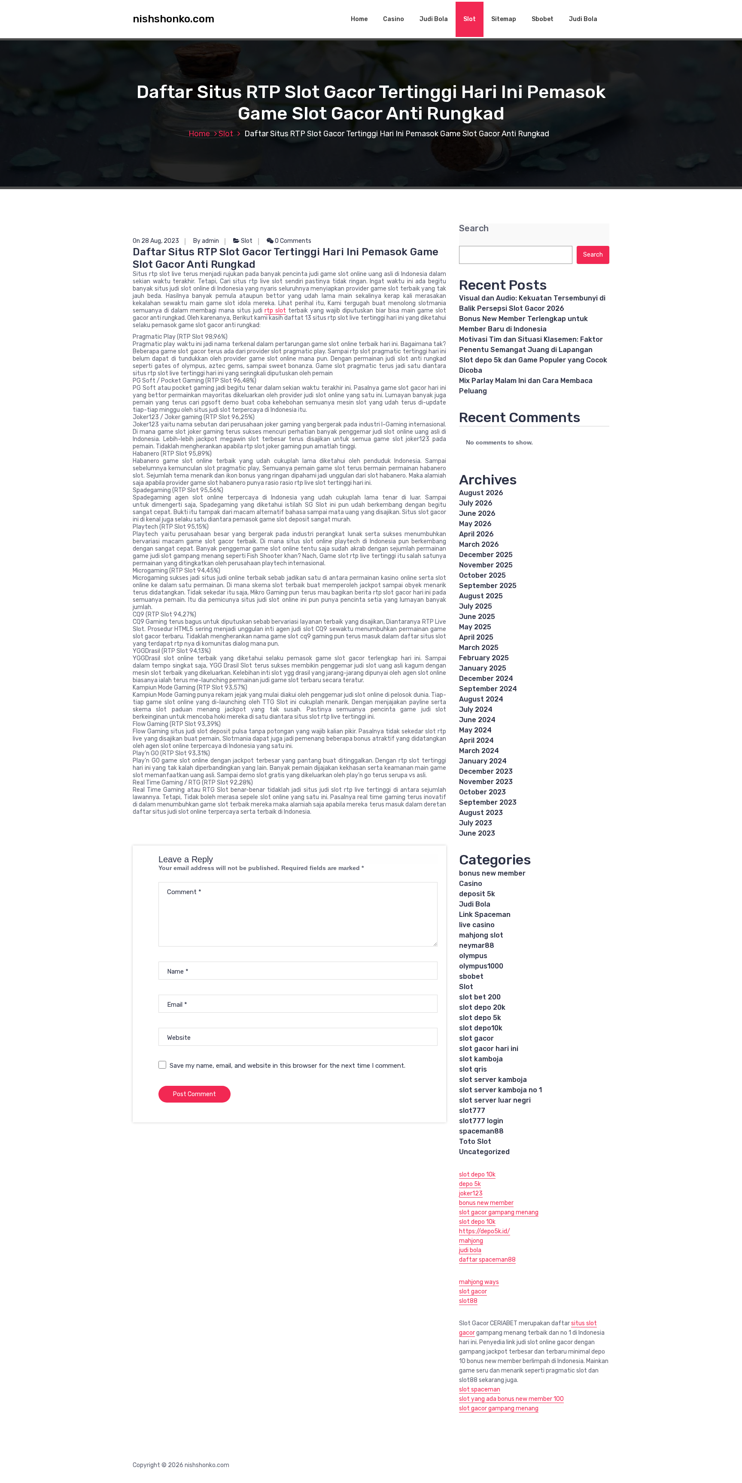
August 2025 (481, 596)
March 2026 (479, 544)
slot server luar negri (495, 1100)
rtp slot (275, 310)
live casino (477, 925)
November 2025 (486, 565)
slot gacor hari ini (488, 1049)
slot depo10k (480, 1028)
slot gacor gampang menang (498, 1212)
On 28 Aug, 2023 (156, 241)
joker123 (471, 1193)
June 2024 (477, 720)
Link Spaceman (485, 914)
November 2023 (486, 782)
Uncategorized (484, 1152)
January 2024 (483, 761)
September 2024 (488, 689)
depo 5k (470, 1184)
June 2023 (477, 833)
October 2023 (482, 792)
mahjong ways (479, 1282)
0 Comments (292, 241)
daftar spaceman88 (487, 1259)
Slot (469, 19)
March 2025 (479, 647)
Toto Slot (475, 1141)
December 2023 (486, 771)
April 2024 (476, 740)
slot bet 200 (480, 997)
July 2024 (476, 709)
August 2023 (481, 813)
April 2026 (476, 534)
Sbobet (542, 19)
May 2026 (475, 524)
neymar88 (476, 945)
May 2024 (475, 730)
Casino (393, 19)
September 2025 (488, 586)
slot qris (473, 1069)
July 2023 (475, 823)
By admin (206, 241)
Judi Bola (434, 19)
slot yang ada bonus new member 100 (511, 1399)
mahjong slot (481, 935)
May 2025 (475, 627)
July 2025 (475, 606)
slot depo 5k (480, 1018)
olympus (473, 956)
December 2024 (486, 678)
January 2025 (482, 668)
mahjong (471, 1240)
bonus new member (492, 873)
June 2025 (477, 617)
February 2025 (484, 658)
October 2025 (482, 575)
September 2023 (488, 802)
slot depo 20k (482, 1007)
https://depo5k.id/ (484, 1231)
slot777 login (481, 1121)
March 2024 (479, 751)
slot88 (468, 1301)
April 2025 (476, 637)
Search (474, 228)
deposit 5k (477, 894)
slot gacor (476, 1038)
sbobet (471, 976)
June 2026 (477, 513)
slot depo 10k (477, 1174)
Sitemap (503, 19)
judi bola (470, 1250)
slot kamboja (481, 1059)
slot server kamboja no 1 (500, 1090)
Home (359, 19)
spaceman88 (481, 1131)
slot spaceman (479, 1389)
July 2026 (476, 503)
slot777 (472, 1110)
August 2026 (481, 493)
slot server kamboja (493, 1079)
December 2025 (486, 555)
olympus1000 (481, 966)
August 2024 (481, 699)
